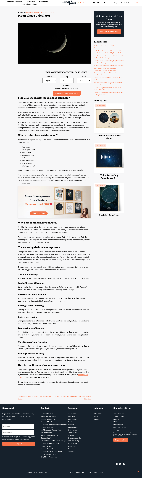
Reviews (107, 3)
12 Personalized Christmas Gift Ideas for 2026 (108, 66)
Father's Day (72, 433)
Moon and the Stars (48, 416)
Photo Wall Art (46, 446)
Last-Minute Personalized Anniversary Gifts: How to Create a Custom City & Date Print (108, 52)
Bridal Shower (73, 427)
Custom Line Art (47, 449)
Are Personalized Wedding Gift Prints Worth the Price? (108, 84)
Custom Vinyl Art (47, 414)
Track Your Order (119, 414)
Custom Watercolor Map (50, 443)
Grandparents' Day (75, 438)
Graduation (72, 435)
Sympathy (71, 449)
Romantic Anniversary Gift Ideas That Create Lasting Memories (108, 94)
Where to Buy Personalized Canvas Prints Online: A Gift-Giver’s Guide (107, 89)
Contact (116, 430)
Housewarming (73, 441)
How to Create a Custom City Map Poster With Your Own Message (109, 62)
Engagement (72, 430)
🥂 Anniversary (83, 3)
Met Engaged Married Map (51, 430)
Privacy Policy (5, 439)
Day (66, 77)
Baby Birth (71, 416)
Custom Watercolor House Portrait (54, 424)
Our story (97, 414)
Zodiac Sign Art (46, 438)
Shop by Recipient (14, 1)
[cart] (137, 3)
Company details (119, 427)
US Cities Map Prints (48, 454)
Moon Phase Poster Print (50, 435)
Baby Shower (73, 419)
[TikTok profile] (124, 464)
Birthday (71, 424)
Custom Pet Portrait (48, 419)
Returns (116, 419)
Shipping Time (118, 416)
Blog (96, 416)
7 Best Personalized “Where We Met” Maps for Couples (108, 79)
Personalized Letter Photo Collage (53, 441)
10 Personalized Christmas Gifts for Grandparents (105, 47)
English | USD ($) (121, 440)
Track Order (126, 3)
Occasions (30, 1)
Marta (52, 12)
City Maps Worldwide (49, 457)
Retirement (72, 446)
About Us (96, 3)
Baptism (71, 422)
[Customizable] (109, 133)
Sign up (19, 444)
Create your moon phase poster (67, 93)
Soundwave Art (46, 433)
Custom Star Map (47, 427)
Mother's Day (72, 443)
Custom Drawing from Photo (51, 451)
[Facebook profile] (117, 464)
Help (115, 3)
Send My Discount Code (109, 31)
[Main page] (69, 3)
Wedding (71, 451)
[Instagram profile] (121, 464)
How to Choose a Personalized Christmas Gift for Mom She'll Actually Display (108, 57)
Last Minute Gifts (29, 4)
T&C (115, 422)
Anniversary (72, 414)
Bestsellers (43, 1)
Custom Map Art (47, 422)
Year (84, 77)
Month (49, 77)
